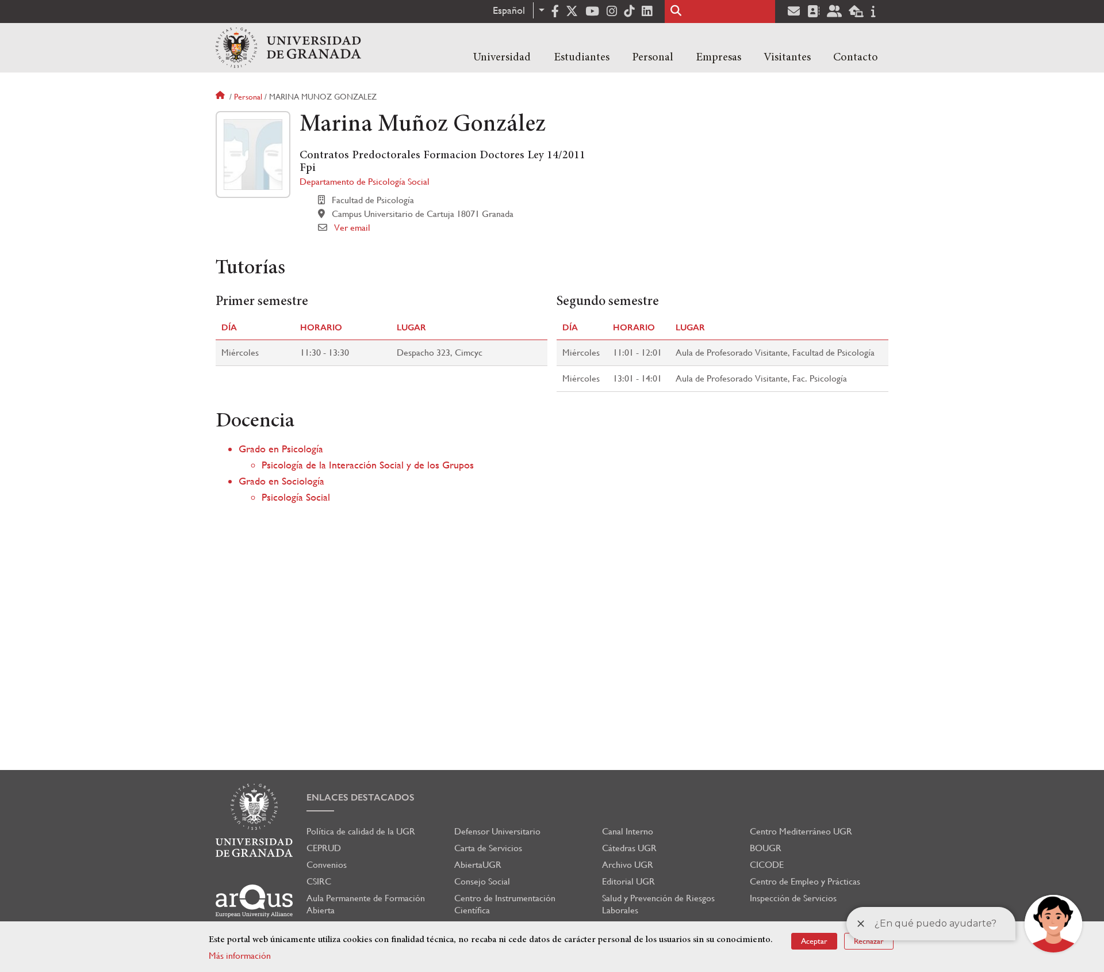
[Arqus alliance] (254, 901)
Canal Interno (627, 831)
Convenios (326, 864)
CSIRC (318, 881)
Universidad (502, 57)
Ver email (352, 227)
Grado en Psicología (281, 449)
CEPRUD (323, 848)
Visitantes (787, 57)
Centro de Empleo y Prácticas (805, 881)
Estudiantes (582, 57)
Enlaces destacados (360, 797)
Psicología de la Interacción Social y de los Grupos (368, 465)
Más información (240, 955)
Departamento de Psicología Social (365, 181)
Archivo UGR (627, 864)
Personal (652, 57)
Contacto (855, 57)
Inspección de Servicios (793, 898)
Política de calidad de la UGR (360, 831)
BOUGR (765, 848)
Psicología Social (296, 497)
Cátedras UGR (629, 848)
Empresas (718, 57)
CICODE (767, 864)
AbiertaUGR (477, 864)
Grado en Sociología (281, 481)
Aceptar (814, 941)
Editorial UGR (628, 881)
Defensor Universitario (497, 831)
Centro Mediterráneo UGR (801, 831)
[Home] (288, 48)
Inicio (221, 96)
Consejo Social (482, 881)
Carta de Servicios (488, 848)
